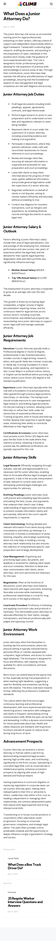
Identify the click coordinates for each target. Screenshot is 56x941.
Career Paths (13, 858)
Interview (12, 892)
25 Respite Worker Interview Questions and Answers (25, 902)
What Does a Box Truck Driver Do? (24, 866)
